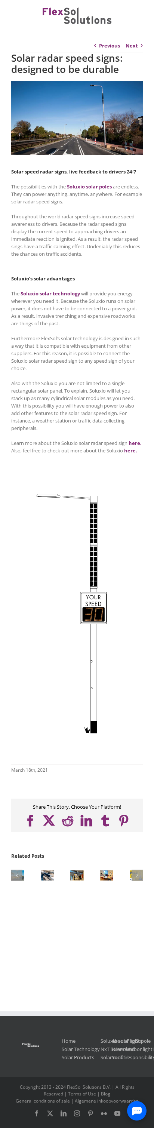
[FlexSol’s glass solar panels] (47, 873)
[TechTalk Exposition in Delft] (76, 873)
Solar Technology (81, 1049)
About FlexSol (127, 1041)
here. (135, 443)
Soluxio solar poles (89, 186)
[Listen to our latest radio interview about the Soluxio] (106, 873)
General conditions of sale (43, 1101)
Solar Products (78, 1057)
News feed (123, 1049)
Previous (109, 45)
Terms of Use (82, 1094)
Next (132, 45)
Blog (105, 1094)
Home (69, 1041)
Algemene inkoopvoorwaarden (107, 1101)
